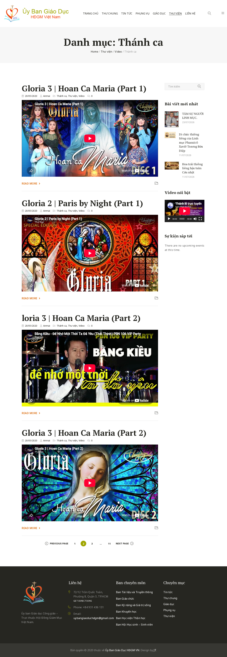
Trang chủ (90, 13)
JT (155, 650)
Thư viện (175, 13)
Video (118, 51)
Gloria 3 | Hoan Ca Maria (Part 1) (84, 88)
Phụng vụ (143, 13)
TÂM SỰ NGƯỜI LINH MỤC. (193, 115)
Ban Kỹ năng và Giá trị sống (133, 605)
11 (109, 543)
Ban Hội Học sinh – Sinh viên (134, 624)
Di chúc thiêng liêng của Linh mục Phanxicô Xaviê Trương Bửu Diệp (191, 142)
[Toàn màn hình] (200, 218)
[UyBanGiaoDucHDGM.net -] (36, 13)
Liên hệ (190, 13)
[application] (184, 211)
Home (94, 51)
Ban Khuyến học (126, 611)
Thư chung (110, 13)
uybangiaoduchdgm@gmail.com (93, 618)
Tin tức (126, 13)
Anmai (46, 95)
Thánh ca (62, 95)
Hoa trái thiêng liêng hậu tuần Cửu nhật (192, 168)
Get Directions (82, 600)
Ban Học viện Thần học (130, 618)
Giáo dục (159, 13)
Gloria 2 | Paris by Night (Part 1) (82, 203)
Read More (29, 183)
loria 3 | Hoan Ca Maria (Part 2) (81, 318)
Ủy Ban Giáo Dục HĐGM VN (122, 650)
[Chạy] (169, 218)
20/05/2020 (31, 95)
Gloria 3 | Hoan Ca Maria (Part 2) (84, 433)
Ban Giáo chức (125, 598)
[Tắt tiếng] (195, 218)
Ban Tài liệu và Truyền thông (134, 592)
